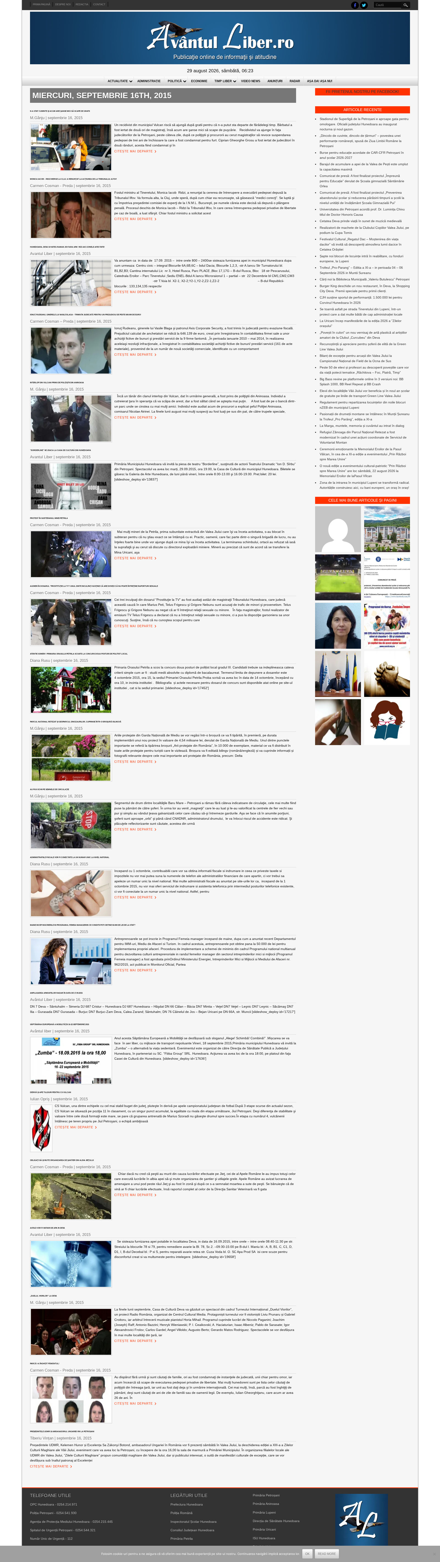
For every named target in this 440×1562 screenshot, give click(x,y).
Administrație (149, 81)
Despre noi (63, 4)
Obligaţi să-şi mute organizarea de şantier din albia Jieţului (62, 1160)
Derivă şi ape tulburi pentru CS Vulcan (50, 1092)
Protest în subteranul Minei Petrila (49, 518)
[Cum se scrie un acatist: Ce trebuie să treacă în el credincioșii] (387, 674)
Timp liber (223, 81)
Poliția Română (181, 1513)
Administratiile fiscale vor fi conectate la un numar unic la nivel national (69, 857)
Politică (175, 81)
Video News (250, 81)
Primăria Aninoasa (266, 1504)
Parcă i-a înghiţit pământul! (44, 1364)
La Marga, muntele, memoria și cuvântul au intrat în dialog (362, 426)
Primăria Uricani (264, 1529)
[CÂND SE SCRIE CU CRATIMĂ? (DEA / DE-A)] (387, 722)
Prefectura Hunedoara (186, 1504)
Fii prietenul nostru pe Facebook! (362, 91)
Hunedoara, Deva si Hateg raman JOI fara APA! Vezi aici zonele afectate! (67, 247)
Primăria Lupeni (264, 1512)
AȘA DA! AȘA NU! (319, 81)
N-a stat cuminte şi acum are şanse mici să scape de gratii (60, 111)
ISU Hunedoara (264, 1538)
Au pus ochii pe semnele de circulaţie (49, 789)
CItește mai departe (133, 151)
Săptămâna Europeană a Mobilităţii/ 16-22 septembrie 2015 (59, 1024)
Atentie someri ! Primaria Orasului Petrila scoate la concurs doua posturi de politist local (79, 654)
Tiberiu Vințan (41, 1438)
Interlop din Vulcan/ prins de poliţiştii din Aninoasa (57, 383)
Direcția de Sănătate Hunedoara (276, 1521)
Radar (295, 81)
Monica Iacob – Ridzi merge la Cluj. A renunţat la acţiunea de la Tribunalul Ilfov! (73, 179)
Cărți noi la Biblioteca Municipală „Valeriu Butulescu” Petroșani (365, 279)
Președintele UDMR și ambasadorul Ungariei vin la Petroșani (62, 1432)
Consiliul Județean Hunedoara (192, 1530)
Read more (327, 1554)
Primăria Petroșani (266, 1495)
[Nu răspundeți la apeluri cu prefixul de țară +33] (338, 722)
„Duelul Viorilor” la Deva (43, 1296)
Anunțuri (275, 81)
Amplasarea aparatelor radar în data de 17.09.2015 (56, 993)
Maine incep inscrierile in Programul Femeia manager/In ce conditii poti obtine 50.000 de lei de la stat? (82, 925)
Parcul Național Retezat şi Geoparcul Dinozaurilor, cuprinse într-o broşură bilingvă (75, 722)
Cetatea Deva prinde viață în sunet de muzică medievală (361, 221)
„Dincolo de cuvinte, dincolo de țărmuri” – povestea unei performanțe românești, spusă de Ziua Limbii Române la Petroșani (361, 141)
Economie (199, 81)
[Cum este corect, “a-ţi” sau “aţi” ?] (338, 529)
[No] (434, 1554)
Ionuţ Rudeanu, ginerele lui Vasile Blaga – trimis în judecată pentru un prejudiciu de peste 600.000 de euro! (85, 315)
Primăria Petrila (181, 1538)
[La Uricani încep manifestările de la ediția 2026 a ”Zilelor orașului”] (338, 674)
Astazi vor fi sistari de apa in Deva (47, 1228)
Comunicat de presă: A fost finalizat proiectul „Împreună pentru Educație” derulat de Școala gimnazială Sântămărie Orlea (362, 181)
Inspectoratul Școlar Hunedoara (193, 1521)
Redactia (82, 4)
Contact (99, 4)
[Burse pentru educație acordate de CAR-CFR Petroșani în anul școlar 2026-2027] (387, 626)
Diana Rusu (40, 660)
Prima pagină (41, 4)
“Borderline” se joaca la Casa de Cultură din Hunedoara (60, 450)
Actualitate (118, 81)
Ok (307, 1554)
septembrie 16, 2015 (65, 118)
